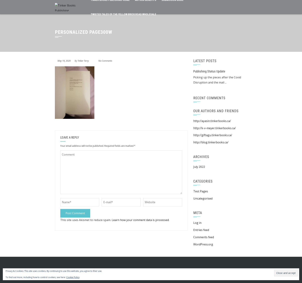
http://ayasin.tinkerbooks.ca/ (212, 121)
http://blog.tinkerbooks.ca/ (210, 142)
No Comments (105, 60)
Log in (197, 223)
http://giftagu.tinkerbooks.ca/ (212, 135)
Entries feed (201, 230)
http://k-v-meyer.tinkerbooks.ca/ (214, 128)
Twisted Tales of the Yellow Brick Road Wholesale (123, 14)
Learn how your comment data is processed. (140, 220)
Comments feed (203, 237)
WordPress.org (203, 244)
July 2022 (199, 167)
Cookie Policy (73, 277)
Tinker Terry (83, 60)
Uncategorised (203, 198)
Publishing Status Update (209, 71)
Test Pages (200, 191)
